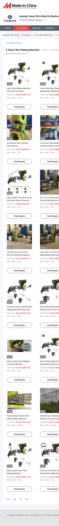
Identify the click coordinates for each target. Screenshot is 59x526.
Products (23, 28)
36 (21, 499)
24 (15, 499)
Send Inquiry (19, 107)
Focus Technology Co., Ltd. (35, 515)
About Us (36, 28)
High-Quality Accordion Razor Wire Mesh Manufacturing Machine (19, 200)
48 (27, 499)
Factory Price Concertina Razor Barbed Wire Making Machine (18, 255)
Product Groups (15, 43)
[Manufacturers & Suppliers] (20, 5)
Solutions (50, 28)
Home (8, 28)
